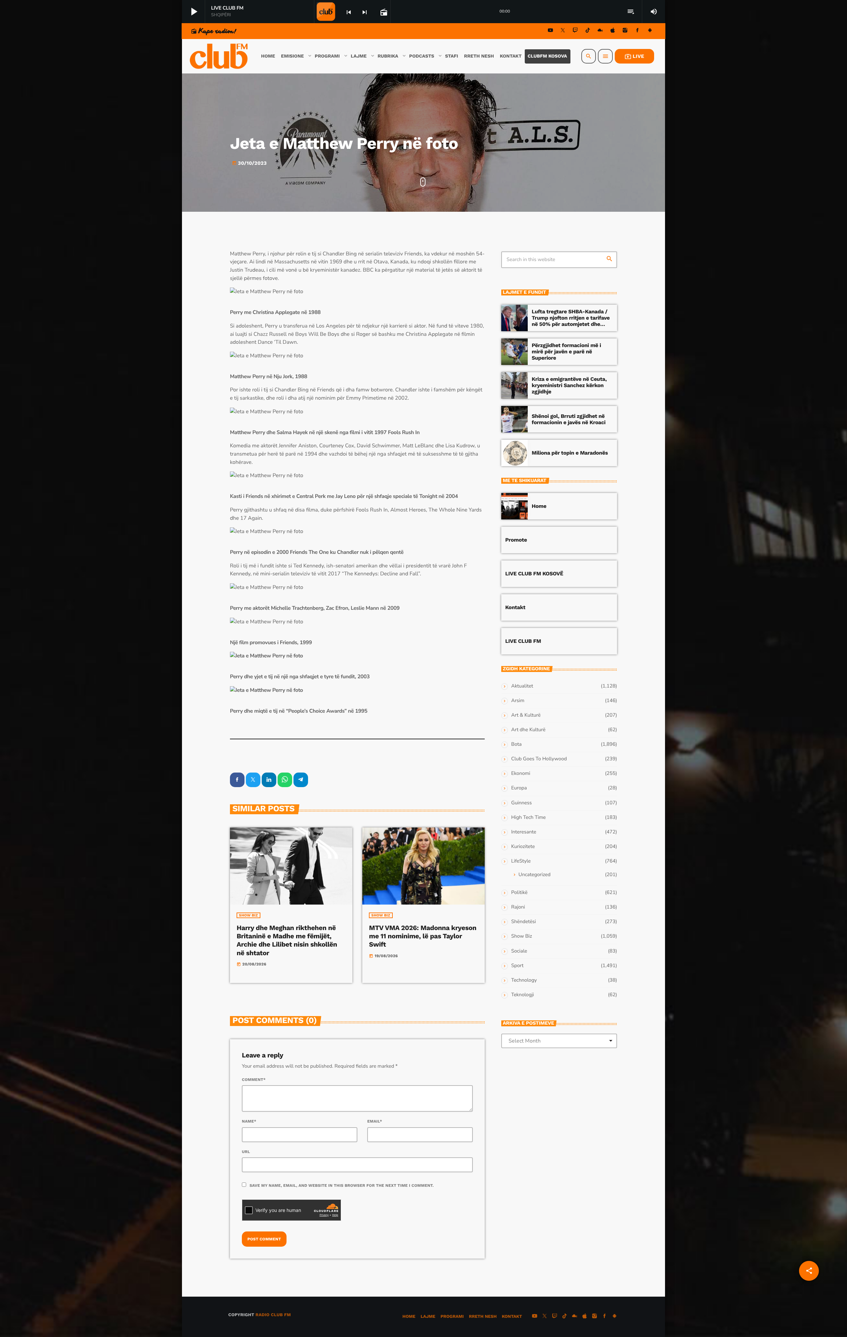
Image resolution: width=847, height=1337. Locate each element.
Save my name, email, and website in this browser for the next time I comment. (341, 1185)
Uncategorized (534, 874)
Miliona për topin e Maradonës (570, 453)
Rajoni (518, 907)
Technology (524, 980)
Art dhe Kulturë (528, 730)
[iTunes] (612, 31)
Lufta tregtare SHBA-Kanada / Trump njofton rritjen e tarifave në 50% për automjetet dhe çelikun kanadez (571, 321)
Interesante (523, 832)
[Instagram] (625, 31)
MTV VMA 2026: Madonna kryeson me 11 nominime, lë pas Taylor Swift (422, 936)
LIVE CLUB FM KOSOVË (534, 573)
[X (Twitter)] (562, 31)
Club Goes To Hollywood (539, 759)
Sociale (519, 951)
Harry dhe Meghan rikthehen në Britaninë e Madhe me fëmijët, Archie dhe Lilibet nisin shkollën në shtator (287, 940)
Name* (249, 1121)
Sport (517, 965)
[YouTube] (550, 31)
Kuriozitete (523, 846)
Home (539, 506)
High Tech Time (528, 817)
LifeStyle (521, 861)
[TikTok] (587, 31)
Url (246, 1151)
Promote (516, 540)
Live (634, 56)
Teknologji (522, 995)
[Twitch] (575, 31)
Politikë (519, 892)
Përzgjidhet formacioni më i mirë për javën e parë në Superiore (566, 351)
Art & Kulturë (526, 715)
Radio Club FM (273, 1315)
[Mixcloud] (600, 31)
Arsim (517, 700)
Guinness (521, 803)
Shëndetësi (523, 921)
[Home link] (219, 56)
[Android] (649, 31)
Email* (374, 1121)
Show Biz (248, 915)
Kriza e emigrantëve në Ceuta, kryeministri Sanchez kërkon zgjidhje (569, 385)
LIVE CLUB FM (523, 641)
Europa (519, 788)
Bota (516, 744)
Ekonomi (520, 773)
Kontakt (515, 607)
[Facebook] (637, 31)
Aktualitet (522, 686)
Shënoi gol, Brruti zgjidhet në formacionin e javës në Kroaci (568, 419)
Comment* (254, 1079)
